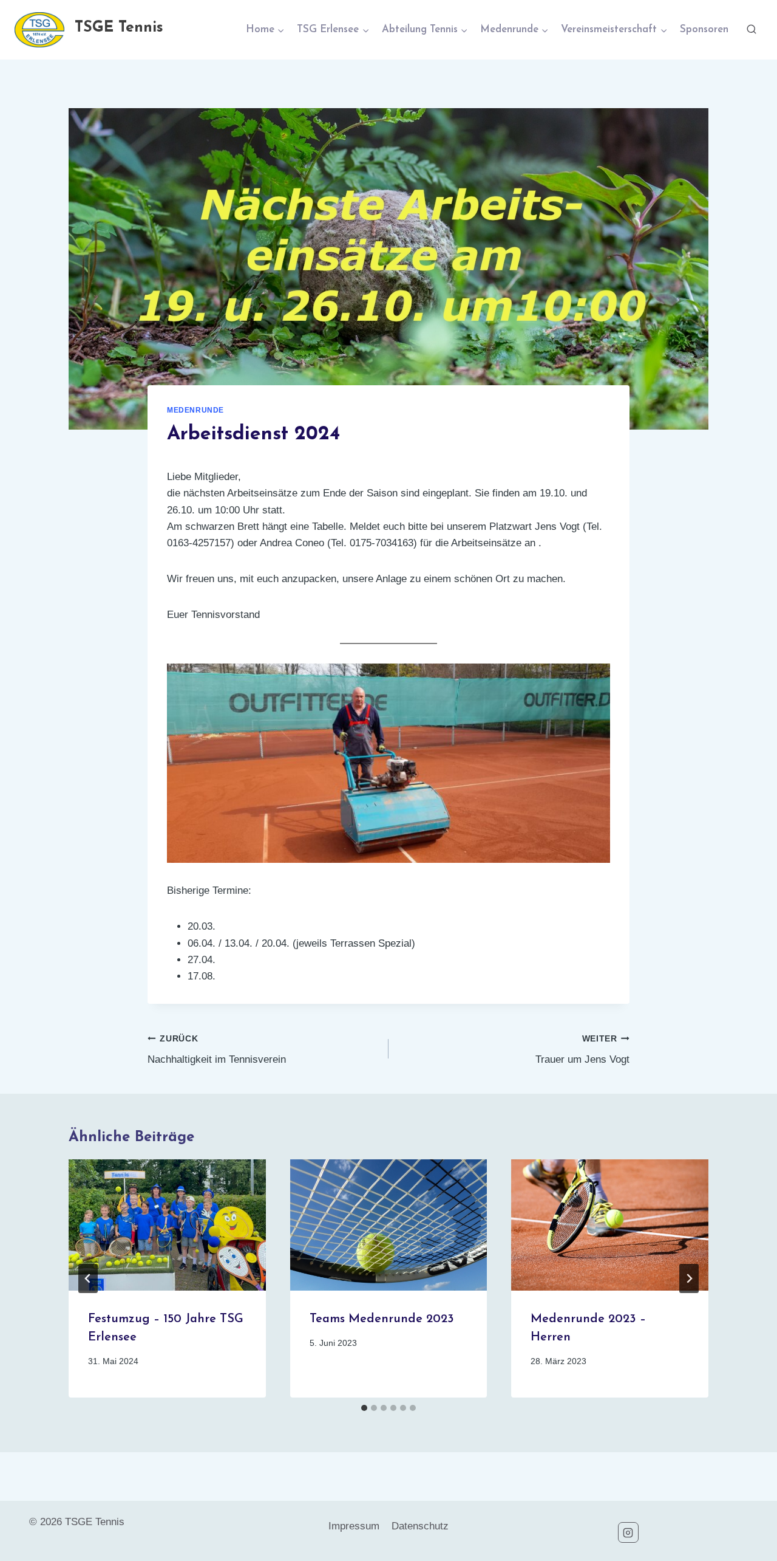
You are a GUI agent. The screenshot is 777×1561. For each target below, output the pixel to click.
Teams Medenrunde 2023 (382, 1319)
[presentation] (167, 1225)
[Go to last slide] (88, 1278)
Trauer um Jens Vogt (582, 1050)
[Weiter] (689, 1278)
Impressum (353, 1526)
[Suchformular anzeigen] (751, 30)
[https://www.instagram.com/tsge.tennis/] (628, 1532)
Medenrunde (195, 410)
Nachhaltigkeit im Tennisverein (217, 1050)
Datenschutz (420, 1526)
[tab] (364, 1408)
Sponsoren (704, 29)
